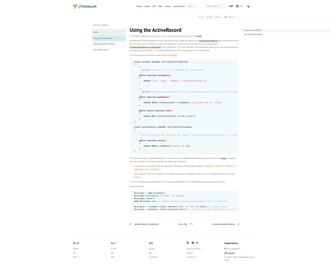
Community (179, 6)
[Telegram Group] (192, 242)
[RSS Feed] (197, 242)
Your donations (234, 248)
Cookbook (153, 257)
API (154, 6)
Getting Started (100, 25)
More (190, 6)
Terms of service (193, 248)
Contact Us (191, 257)
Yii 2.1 (209, 17)
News (139, 6)
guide (198, 36)
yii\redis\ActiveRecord (208, 40)
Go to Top (183, 224)
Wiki (160, 6)
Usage (95, 32)
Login (231, 6)
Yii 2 (217, 17)
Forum (168, 6)
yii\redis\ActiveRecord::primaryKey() (145, 47)
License (189, 252)
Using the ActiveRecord (253, 30)
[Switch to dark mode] (248, 6)
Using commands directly (104, 43)
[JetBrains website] (229, 253)
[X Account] (187, 242)
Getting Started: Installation (146, 224)
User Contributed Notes (253, 34)
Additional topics (101, 50)
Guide (147, 6)
